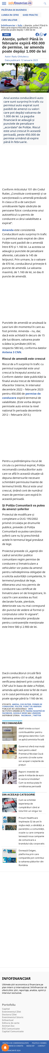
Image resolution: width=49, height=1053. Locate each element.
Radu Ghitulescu (20, 56)
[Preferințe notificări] (5, 1047)
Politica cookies (39, 1043)
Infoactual (7, 1020)
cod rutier (25, 704)
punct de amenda (32, 706)
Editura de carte (10, 1022)
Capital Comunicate (13, 1031)
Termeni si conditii (14, 1046)
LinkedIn (36, 713)
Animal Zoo (8, 1025)
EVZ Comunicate (11, 1028)
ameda (15, 704)
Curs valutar (9, 19)
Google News (20, 713)
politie (18, 706)
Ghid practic (30, 14)
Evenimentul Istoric (12, 1017)
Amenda (8, 230)
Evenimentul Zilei (11, 1011)
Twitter (37, 715)
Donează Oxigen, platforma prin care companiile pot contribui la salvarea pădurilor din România (31, 858)
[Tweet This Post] (45, 35)
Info (30, 708)
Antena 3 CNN (11, 352)
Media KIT (30, 1046)
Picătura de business (14, 9)
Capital (6, 1008)
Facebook (26, 715)
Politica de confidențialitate (16, 1043)
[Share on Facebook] (37, 35)
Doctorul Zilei (9, 1014)
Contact (41, 1046)
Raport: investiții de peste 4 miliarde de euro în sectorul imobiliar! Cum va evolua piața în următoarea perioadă (31, 779)
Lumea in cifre (10, 14)
